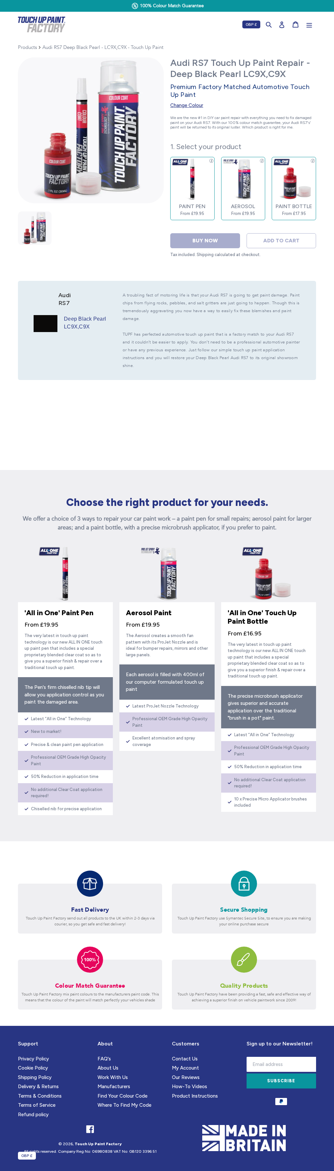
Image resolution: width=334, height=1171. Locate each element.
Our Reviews (186, 1077)
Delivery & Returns (38, 1086)
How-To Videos (189, 1086)
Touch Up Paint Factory (98, 1144)
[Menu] (309, 24)
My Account (185, 1068)
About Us (108, 1068)
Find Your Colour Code (122, 1096)
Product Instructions (195, 1096)
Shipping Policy (35, 1077)
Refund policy (33, 1115)
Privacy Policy (33, 1059)
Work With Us (113, 1077)
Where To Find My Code (124, 1105)
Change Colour (186, 105)
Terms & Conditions (40, 1096)
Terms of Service (36, 1105)
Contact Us (185, 1059)
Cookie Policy (33, 1068)
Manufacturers (114, 1086)
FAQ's (104, 1059)
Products (27, 47)
